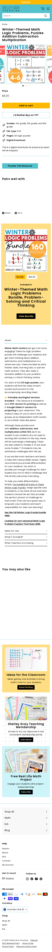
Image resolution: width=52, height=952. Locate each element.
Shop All (6, 920)
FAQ (4, 856)
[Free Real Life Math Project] (26, 761)
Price (5, 90)
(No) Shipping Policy (11, 943)
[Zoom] (42, 80)
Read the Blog (26, 687)
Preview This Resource (20, 165)
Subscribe (25, 2)
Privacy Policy (8, 946)
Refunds (34, 940)
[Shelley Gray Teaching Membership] (26, 708)
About (5, 852)
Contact (6, 860)
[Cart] (43, 8)
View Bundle (26, 316)
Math (4, 925)
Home (4, 24)
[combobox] (26, 16)
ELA (3, 929)
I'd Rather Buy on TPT (25, 115)
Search (5, 848)
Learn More (26, 739)
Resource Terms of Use (27, 946)
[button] (26, 340)
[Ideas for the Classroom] (26, 659)
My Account (8, 864)
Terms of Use (28, 943)
